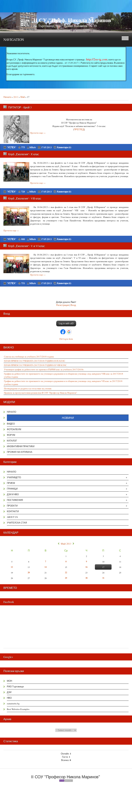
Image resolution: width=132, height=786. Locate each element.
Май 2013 (66, 544)
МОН (9, 680)
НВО (9, 697)
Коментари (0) (64, 147)
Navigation (13, 39)
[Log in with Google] (69, 332)
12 (12, 567)
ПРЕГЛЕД (79, 129)
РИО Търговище (15, 686)
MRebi (32, 147)
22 (66, 572)
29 (66, 578)
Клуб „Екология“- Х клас (23, 154)
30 (86, 578)
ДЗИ (9, 692)
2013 (15, 96)
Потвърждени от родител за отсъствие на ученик (27, 388)
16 (86, 567)
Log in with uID (66, 323)
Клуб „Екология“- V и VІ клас (26, 246)
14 (46, 567)
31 (103, 578)
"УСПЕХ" (11, 147)
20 (29, 572)
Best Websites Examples (18, 709)
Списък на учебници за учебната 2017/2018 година (29, 356)
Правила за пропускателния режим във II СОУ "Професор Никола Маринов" (40, 392)
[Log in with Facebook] (62, 331)
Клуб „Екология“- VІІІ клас (24, 198)
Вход (73, 305)
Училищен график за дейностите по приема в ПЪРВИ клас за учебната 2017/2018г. (44, 369)
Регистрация (62, 305)
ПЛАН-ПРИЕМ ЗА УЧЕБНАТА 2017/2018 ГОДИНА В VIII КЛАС (35, 365)
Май (22, 96)
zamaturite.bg (13, 703)
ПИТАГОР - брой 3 (20, 107)
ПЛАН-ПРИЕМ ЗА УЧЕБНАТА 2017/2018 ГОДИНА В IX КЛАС (34, 360)
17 (103, 567)
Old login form (66, 338)
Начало (7, 96)
